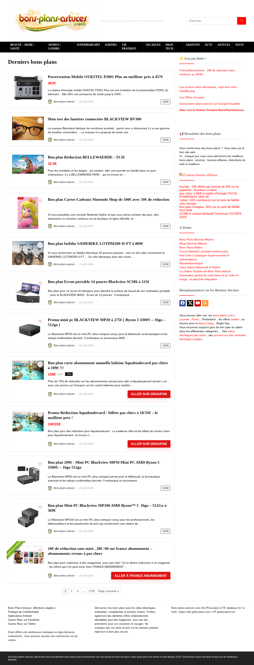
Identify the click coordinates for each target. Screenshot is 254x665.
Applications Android (20, 615)
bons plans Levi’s (224, 315)
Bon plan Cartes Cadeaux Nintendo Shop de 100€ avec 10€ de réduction (108, 199)
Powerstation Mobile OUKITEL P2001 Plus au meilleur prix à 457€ (105, 77)
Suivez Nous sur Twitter (22, 623)
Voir (165, 101)
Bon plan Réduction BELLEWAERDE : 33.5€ (86, 157)
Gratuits (193, 44)
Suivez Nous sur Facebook (23, 619)
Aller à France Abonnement (140, 575)
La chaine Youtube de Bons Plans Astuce (205, 271)
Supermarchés (88, 44)
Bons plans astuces (64, 101)
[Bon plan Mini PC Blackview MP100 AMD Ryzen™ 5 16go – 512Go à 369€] (28, 504)
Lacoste (184, 319)
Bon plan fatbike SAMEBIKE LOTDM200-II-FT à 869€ (95, 243)
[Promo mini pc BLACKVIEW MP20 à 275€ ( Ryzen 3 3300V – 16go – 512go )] (28, 319)
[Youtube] (197, 303)
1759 (92, 591)
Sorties (111, 44)
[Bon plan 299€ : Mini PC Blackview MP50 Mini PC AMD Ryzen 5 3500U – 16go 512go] (28, 461)
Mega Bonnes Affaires (193, 243)
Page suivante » (108, 591)
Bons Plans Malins (190, 247)
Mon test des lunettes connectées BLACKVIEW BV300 (94, 119)
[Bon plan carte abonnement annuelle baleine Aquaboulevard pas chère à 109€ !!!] (28, 362)
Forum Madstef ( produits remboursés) (203, 251)
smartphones (116, 611)
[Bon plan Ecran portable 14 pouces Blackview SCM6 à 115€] (28, 281)
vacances (124, 623)
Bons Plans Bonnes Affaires (196, 239)
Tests (239, 44)
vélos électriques (145, 607)
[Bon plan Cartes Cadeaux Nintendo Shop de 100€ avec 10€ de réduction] (28, 198)
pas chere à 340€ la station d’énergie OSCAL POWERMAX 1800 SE (208, 195)
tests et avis (123, 627)
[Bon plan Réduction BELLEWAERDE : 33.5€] (28, 156)
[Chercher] (241, 21)
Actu (209, 44)
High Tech (169, 46)
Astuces (223, 44)
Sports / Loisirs (54, 46)
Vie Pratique (129, 46)
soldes (235, 319)
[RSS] (205, 303)
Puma (195, 319)
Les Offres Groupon (192, 97)
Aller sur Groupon (149, 394)
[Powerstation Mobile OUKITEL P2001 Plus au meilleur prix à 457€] (28, 76)
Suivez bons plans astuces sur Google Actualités (209, 103)
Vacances (153, 44)
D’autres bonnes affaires (200, 175)
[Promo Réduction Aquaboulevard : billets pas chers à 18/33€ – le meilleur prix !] (28, 412)
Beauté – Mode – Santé (22, 46)
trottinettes (101, 611)
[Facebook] (182, 303)
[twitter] (190, 303)
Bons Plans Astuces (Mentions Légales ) (32, 607)
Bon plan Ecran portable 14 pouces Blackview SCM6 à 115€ (98, 282)
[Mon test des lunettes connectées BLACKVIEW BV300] (28, 118)
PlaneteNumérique (191, 263)
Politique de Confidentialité (23, 611)
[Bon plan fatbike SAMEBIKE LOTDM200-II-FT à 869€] (28, 242)
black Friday (206, 323)
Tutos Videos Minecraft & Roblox (199, 267)
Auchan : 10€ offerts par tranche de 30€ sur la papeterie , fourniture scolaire (208, 188)
